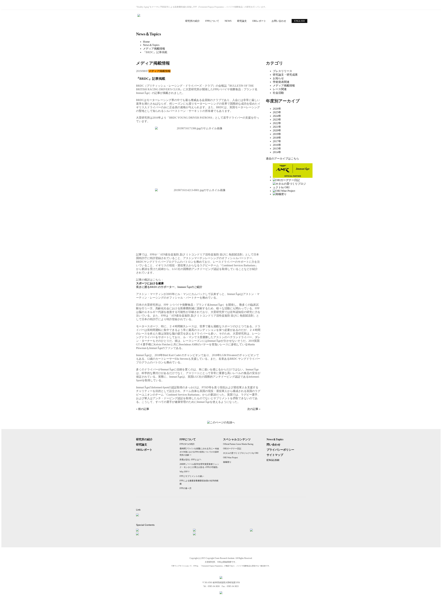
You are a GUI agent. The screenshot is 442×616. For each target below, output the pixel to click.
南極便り (227, 462)
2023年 (277, 119)
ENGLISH (299, 21)
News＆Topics (151, 44)
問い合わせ (273, 444)
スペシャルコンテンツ (237, 439)
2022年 (277, 123)
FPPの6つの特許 (187, 444)
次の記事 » (253, 409)
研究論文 (242, 21)
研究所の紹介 (192, 21)
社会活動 (278, 92)
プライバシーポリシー (280, 449)
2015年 (277, 148)
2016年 (277, 144)
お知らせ (278, 78)
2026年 (277, 108)
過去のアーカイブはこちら (282, 158)
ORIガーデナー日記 (232, 448)
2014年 (277, 152)
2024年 (277, 115)
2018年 (277, 137)
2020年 (277, 130)
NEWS (228, 21)
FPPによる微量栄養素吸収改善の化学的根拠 (199, 482)
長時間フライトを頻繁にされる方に (199, 451)
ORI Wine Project (230, 457)
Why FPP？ (185, 472)
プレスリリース (282, 71)
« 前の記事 (142, 409)
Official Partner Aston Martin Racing (238, 444)
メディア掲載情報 (154, 48)
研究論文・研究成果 (285, 74)
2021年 (277, 126)
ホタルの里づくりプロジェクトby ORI (240, 453)
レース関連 (280, 89)
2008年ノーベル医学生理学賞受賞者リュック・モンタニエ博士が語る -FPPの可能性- (199, 465)
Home (146, 41)
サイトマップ (275, 454)
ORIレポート (259, 21)
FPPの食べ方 (185, 488)
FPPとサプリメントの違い (192, 476)
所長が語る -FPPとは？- (191, 459)
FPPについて (212, 21)
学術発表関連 (281, 81)
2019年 (277, 134)
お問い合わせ (279, 21)
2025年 (277, 112)
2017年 (277, 141)
